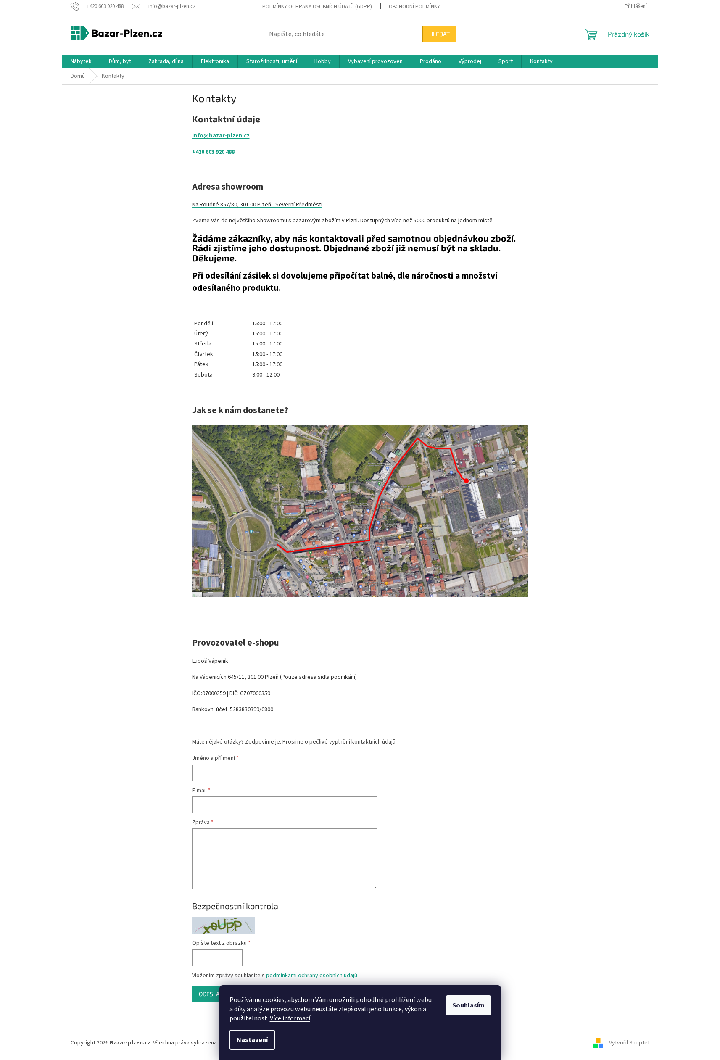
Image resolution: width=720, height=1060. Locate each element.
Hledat (439, 33)
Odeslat (211, 993)
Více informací (290, 1018)
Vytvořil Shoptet (629, 1043)
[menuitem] (81, 61)
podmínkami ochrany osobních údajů (311, 975)
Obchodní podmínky (414, 7)
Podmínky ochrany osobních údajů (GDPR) (317, 7)
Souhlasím (468, 1005)
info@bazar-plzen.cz (221, 136)
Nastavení (252, 1039)
